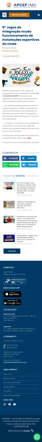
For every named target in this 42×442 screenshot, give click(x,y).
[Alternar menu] (38, 15)
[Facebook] (9, 404)
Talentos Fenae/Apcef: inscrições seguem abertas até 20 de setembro (26, 205)
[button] (4, 14)
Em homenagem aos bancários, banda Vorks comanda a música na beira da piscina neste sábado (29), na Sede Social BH (26, 188)
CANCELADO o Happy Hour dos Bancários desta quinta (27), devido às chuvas (27, 238)
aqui (29, 138)
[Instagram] (5, 404)
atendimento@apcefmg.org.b (15, 362)
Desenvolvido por (19, 431)
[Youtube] (14, 404)
